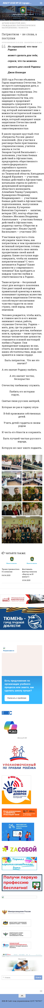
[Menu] (41, 3)
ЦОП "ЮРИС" (36, 1001)
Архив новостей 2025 (13, 23)
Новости (23, 27)
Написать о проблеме (16, 698)
